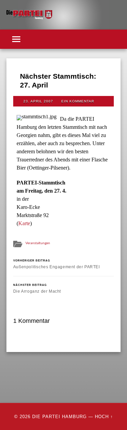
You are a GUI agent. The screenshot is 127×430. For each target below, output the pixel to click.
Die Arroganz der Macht (37, 288)
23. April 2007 (38, 101)
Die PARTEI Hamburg (59, 416)
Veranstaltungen (37, 243)
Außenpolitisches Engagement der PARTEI (56, 264)
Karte (24, 223)
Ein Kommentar (77, 101)
